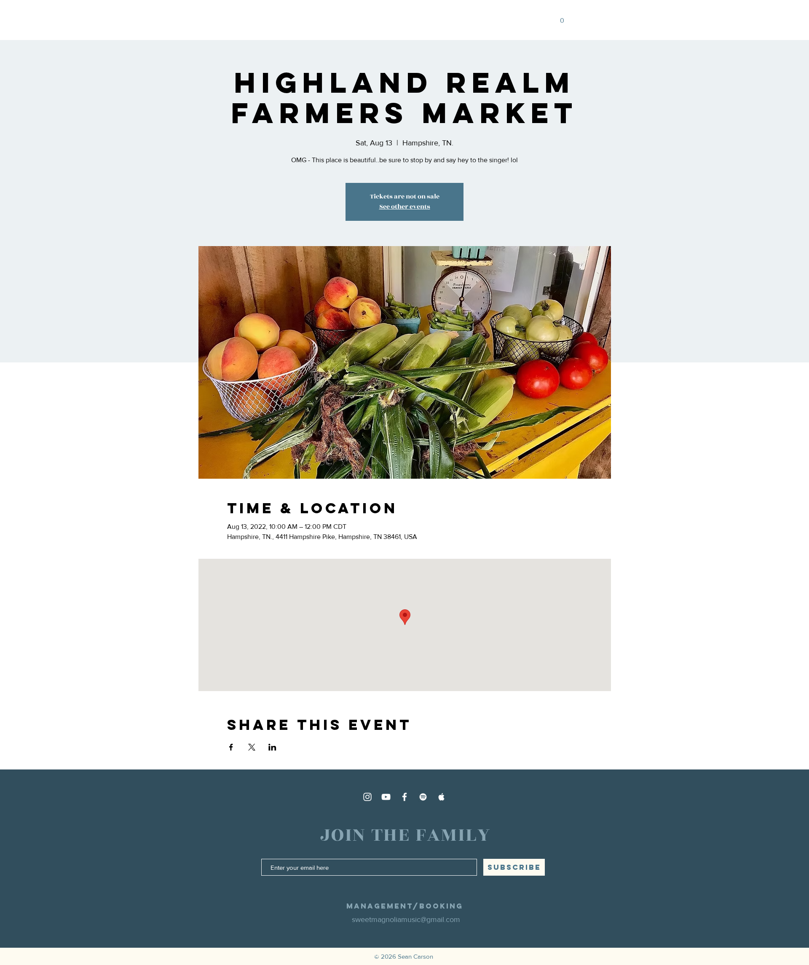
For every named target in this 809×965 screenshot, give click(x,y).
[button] (551, 20)
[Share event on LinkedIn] (272, 747)
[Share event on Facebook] (231, 747)
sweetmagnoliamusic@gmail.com (406, 919)
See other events (404, 207)
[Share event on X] (252, 747)
